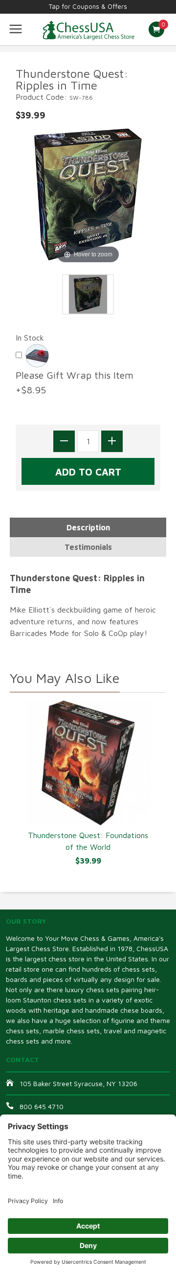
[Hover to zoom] (88, 192)
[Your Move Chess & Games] (88, 29)
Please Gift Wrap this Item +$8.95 (77, 382)
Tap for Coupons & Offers (88, 6)
